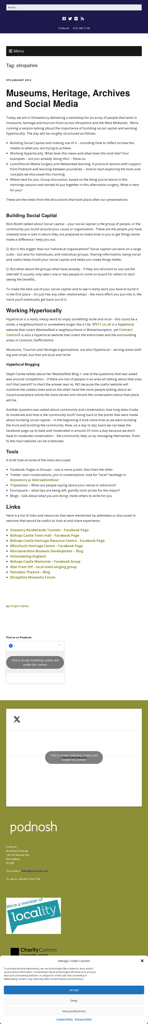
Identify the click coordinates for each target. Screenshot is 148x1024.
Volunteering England (28, 556)
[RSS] (82, 19)
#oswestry (18, 480)
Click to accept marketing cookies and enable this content (35, 662)
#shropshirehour (45, 480)
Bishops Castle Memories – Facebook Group (45, 561)
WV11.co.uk (102, 324)
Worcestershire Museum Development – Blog (46, 551)
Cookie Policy (64, 1019)
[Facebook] (64, 19)
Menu (18, 51)
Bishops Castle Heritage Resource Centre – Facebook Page (57, 540)
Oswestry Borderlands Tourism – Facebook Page (49, 530)
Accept (74, 990)
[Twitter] (70, 19)
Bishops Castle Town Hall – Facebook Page (44, 535)
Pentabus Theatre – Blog (30, 572)
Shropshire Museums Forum (33, 577)
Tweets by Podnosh (74, 757)
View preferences (74, 1011)
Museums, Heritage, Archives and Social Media (68, 98)
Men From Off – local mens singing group (43, 567)
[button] (142, 961)
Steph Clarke (19, 606)
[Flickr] (76, 19)
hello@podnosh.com (34, 871)
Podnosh (64, 28)
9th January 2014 (18, 80)
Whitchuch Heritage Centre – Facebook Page (46, 546)
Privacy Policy (83, 1019)
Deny (74, 1000)
